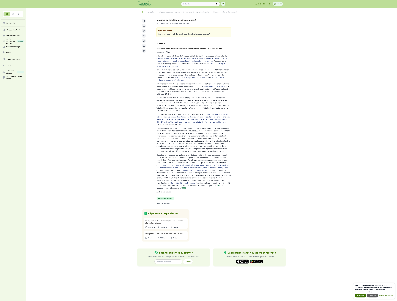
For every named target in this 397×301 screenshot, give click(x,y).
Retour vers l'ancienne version (14, 77)
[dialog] (374, 291)
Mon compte (10, 23)
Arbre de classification (14, 30)
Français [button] (279, 4)
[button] (144, 21)
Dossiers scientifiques (13, 47)
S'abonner (188, 261)
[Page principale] (142, 12)
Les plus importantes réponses (14, 41)
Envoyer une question (13, 59)
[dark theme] (19, 14)
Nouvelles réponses (13, 36)
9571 (219, 185)
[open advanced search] (216, 3)
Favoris (8, 65)
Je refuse (372, 296)
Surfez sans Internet (14, 72)
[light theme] (13, 14)
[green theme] (7, 14)
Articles (8, 52)
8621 (184, 188)
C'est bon (360, 296)
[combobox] (199, 4)
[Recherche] (223, 4)
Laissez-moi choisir (386, 296)
